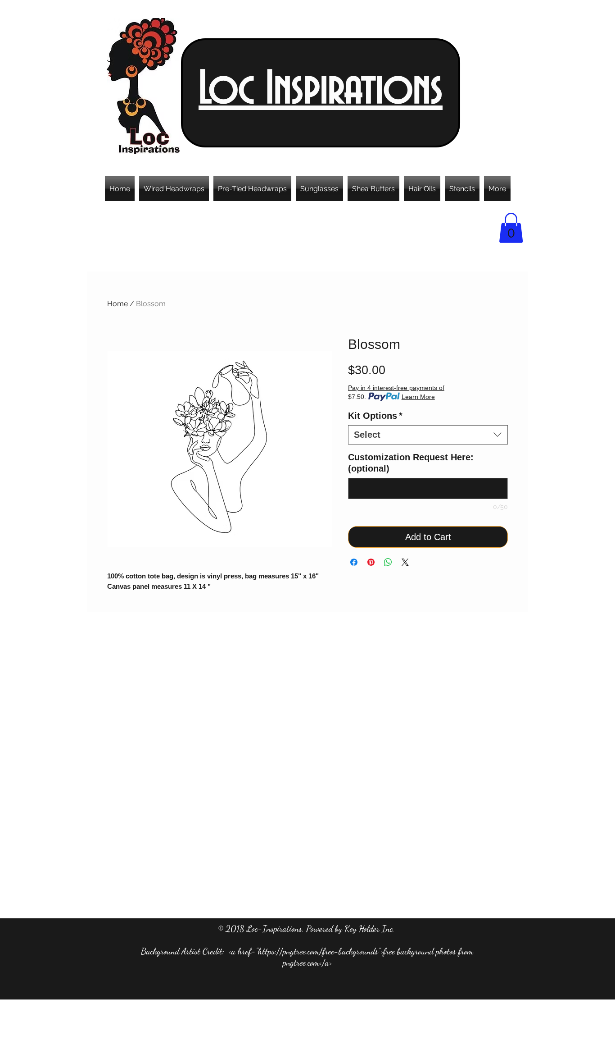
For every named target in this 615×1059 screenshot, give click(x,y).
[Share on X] (405, 562)
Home (117, 303)
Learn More (418, 396)
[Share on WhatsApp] (388, 562)
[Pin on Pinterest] (371, 562)
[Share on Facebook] (353, 562)
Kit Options (375, 416)
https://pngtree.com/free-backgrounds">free (326, 951)
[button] (511, 228)
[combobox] (428, 435)
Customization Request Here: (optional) (411, 462)
